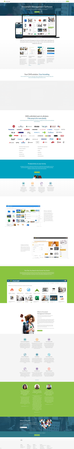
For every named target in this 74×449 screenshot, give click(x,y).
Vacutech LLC (27, 406)
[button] (69, 1)
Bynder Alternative (28, 448)
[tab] (28, 147)
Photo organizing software (49, 448)
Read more (30, 65)
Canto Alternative (28, 445)
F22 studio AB (51, 404)
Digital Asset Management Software (43, 445)
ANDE (39, 412)
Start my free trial (37, 172)
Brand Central (48, 445)
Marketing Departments (35, 448)
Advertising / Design (34, 445)
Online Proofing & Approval (42, 448)
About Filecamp (21, 445)
